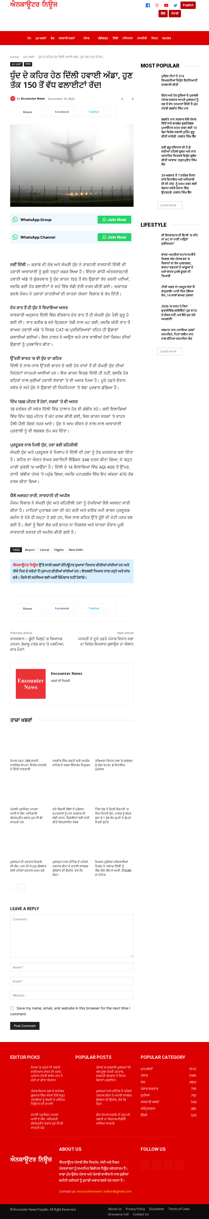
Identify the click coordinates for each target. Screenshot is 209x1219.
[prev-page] (13, 887)
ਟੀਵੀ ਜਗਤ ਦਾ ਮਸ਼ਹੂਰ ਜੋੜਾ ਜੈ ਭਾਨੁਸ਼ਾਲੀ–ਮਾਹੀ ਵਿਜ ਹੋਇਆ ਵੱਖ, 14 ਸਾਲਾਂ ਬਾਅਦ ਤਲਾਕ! (178, 291)
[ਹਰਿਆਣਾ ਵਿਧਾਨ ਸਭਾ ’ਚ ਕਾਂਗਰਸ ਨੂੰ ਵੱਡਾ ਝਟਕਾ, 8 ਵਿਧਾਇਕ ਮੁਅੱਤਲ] (114, 742)
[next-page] (21, 887)
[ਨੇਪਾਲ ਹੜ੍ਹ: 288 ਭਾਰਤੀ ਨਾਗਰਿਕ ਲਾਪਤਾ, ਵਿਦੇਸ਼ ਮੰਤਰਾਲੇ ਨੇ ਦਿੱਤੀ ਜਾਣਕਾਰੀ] (29, 742)
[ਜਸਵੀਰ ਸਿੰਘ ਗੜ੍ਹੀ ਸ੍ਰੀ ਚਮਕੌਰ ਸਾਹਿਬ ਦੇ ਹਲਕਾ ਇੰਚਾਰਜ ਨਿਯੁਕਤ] (72, 742)
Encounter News (33, 98)
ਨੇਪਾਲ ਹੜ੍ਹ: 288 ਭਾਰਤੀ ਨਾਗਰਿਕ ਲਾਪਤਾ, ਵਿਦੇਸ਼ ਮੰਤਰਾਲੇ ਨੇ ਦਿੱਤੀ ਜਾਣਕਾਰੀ (28, 765)
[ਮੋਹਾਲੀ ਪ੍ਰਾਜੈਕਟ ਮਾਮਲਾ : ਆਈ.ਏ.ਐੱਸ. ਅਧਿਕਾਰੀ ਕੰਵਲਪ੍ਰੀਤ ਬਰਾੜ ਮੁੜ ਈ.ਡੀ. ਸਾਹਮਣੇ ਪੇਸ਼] (29, 790)
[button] (193, 37)
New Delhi (76, 550)
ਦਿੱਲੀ (28, 64)
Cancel (44, 550)
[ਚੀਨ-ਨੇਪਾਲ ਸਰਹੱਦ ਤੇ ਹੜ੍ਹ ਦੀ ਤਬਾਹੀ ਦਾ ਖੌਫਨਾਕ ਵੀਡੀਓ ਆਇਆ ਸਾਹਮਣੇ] (84, 1119)
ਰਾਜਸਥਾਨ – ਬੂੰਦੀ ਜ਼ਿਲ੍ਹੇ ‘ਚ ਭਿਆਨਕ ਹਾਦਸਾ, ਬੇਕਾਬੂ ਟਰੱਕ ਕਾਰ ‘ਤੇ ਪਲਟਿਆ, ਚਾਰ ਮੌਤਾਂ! (37, 644)
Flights (59, 550)
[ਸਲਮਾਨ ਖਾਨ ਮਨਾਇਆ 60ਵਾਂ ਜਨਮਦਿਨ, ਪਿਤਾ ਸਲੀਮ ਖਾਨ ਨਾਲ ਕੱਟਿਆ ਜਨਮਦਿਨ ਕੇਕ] (149, 334)
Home (14, 57)
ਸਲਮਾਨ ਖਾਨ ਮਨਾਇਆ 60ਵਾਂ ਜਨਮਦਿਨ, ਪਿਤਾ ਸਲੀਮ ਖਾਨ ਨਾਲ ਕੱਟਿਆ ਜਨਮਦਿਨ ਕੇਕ (177, 334)
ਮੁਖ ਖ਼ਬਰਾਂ (28, 57)
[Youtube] (179, 1165)
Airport (30, 550)
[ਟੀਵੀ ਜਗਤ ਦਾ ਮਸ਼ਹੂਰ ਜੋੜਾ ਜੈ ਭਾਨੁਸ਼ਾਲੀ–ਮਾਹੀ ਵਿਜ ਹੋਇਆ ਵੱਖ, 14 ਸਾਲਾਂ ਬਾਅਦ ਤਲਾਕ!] (149, 291)
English (188, 5)
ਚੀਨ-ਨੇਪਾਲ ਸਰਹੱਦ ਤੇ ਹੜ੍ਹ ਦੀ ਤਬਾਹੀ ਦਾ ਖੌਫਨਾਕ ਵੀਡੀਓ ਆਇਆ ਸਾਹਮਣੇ (113, 1119)
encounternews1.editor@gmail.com (104, 1191)
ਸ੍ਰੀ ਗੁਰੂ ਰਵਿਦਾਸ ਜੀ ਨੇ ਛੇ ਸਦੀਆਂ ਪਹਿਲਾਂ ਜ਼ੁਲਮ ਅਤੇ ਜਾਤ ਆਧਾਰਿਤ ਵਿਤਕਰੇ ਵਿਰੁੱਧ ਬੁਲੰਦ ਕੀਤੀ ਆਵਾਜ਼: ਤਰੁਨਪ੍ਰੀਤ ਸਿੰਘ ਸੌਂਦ (179, 156)
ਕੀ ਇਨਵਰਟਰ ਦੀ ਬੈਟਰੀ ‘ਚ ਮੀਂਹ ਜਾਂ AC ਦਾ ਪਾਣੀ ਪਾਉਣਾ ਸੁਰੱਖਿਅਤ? (179, 240)
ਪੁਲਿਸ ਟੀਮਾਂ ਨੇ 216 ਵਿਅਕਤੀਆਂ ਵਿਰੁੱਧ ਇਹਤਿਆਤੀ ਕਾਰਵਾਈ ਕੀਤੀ (179, 80)
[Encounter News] (13, 98)
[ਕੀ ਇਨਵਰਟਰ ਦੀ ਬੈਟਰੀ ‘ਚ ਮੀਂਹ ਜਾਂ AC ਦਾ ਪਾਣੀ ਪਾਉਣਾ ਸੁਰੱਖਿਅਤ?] (149, 239)
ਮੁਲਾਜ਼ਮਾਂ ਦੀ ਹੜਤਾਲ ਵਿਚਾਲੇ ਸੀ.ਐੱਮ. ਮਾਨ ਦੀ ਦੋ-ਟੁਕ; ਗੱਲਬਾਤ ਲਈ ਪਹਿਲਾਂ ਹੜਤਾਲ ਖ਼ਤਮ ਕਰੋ (28, 866)
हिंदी (163, 13)
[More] (111, 112)
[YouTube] (166, 5)
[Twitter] (175, 5)
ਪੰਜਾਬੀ (175, 13)
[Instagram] (157, 5)
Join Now (117, 219)
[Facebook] (148, 5)
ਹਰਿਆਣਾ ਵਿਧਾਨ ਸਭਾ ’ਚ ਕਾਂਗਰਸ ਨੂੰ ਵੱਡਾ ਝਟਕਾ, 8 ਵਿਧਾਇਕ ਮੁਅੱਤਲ (114, 765)
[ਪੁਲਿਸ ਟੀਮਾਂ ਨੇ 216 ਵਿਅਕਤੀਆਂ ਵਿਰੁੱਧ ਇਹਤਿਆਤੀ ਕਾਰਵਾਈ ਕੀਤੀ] (149, 80)
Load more (168, 205)
